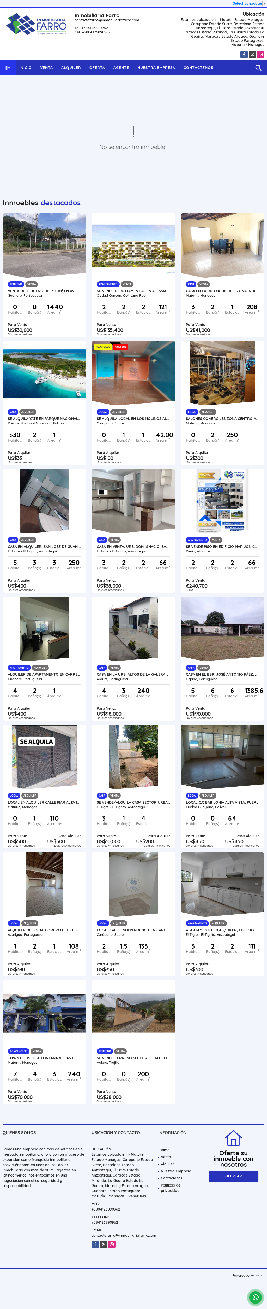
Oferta (97, 67)
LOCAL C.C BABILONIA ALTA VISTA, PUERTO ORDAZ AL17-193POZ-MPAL (222, 802)
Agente (121, 67)
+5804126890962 (96, 32)
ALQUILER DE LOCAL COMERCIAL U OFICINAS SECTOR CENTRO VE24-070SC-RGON (44, 930)
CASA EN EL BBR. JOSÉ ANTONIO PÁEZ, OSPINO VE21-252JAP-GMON (222, 674)
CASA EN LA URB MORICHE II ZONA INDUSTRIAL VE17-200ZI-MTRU (222, 291)
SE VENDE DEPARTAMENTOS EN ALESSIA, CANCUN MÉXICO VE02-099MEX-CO (133, 291)
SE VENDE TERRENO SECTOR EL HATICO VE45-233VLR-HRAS (133, 1058)
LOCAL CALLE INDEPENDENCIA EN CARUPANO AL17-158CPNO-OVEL (133, 930)
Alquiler (71, 67)
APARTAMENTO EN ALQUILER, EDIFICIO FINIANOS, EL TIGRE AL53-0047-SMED (222, 930)
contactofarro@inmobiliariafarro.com (107, 20)
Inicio (25, 67)
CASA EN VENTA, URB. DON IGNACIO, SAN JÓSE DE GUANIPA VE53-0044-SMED (133, 547)
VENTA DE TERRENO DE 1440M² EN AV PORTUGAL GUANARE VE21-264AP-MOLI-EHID (44, 291)
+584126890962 (94, 28)
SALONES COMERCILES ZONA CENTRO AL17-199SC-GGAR (222, 419)
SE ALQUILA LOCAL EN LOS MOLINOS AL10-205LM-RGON (133, 419)
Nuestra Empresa (156, 67)
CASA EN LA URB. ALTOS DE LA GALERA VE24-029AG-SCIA (133, 674)
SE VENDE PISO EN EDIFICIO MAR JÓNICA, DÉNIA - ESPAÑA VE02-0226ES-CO (222, 547)
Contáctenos (198, 67)
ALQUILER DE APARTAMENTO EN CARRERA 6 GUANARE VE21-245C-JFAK (44, 674)
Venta (46, 67)
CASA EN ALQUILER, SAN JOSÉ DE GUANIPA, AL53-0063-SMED (44, 547)
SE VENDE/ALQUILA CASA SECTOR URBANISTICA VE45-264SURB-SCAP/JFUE (133, 802)
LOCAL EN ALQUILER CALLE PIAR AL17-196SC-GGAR (44, 802)
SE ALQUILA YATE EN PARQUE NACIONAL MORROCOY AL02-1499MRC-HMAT (44, 419)
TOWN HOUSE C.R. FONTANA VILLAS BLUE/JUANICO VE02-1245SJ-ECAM (44, 1058)
